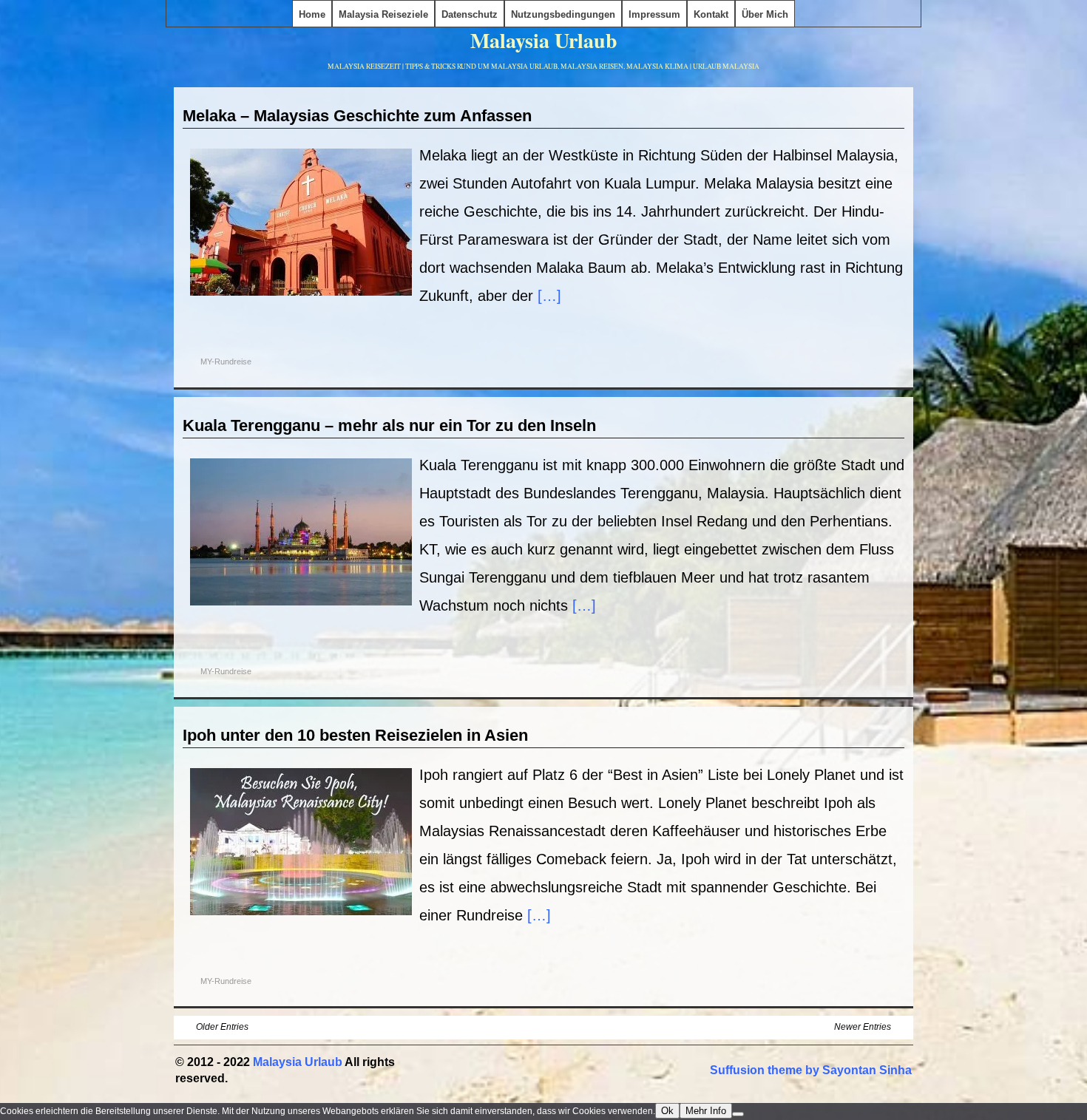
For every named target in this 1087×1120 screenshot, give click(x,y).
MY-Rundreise (225, 361)
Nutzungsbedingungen (563, 14)
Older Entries (222, 1027)
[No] (738, 1114)
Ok (667, 1110)
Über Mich (765, 14)
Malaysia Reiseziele (383, 14)
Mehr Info (705, 1110)
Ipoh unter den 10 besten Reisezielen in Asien (355, 735)
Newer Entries (862, 1027)
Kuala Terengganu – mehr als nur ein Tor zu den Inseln (389, 425)
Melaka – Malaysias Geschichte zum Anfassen (357, 115)
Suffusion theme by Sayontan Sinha (811, 1070)
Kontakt (711, 14)
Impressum (654, 14)
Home (312, 14)
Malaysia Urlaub (543, 40)
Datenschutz (469, 14)
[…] (549, 296)
